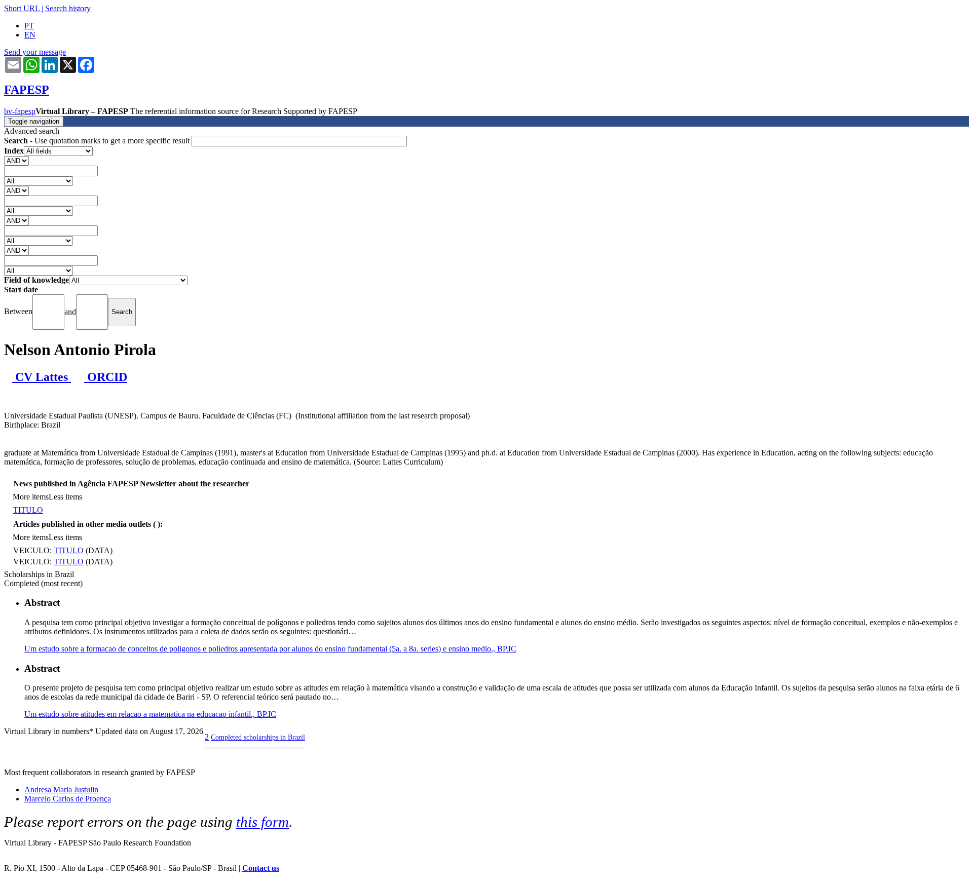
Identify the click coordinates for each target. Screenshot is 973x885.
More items (31, 496)
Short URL (22, 8)
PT (29, 25)
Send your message (35, 52)
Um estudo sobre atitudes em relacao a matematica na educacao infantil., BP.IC (150, 714)
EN (29, 34)
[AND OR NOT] (16, 160)
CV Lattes (41, 376)
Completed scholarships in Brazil (258, 737)
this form (262, 822)
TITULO (28, 510)
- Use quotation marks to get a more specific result (98, 140)
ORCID (105, 376)
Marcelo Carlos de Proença (67, 798)
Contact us (260, 868)
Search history (68, 8)
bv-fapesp (19, 111)
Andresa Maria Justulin (61, 789)
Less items (65, 496)
